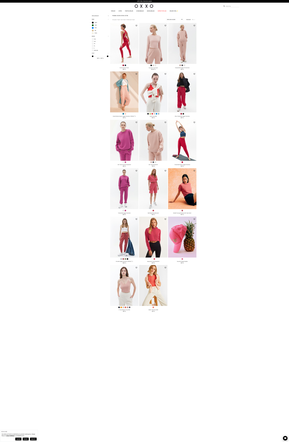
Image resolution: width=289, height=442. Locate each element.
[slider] (92, 56)
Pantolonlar (129, 11)
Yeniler (113, 11)
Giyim (120, 11)
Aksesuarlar (150, 11)
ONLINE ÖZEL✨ (174, 11)
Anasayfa (114, 20)
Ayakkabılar (140, 11)
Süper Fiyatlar (162, 11)
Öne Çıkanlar (95, 16)
